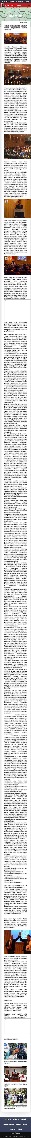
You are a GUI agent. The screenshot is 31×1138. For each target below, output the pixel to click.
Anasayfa (5, 1)
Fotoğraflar (19, 1)
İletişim (27, 1)
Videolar (12, 1)
